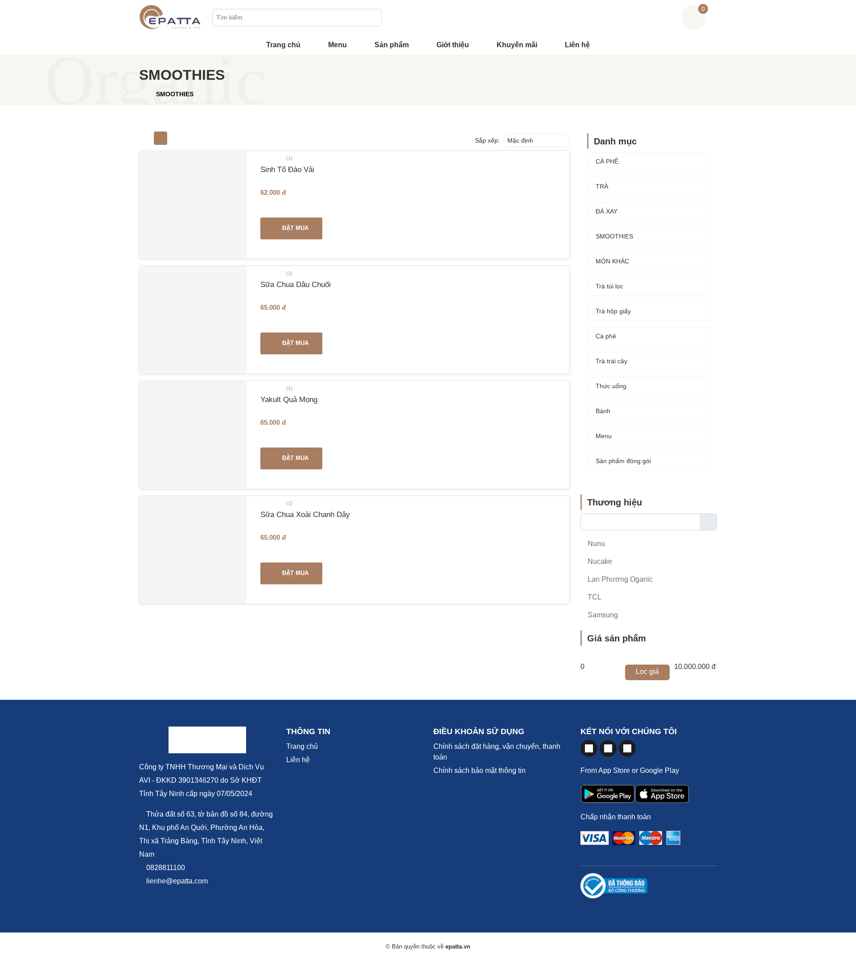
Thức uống (611, 386)
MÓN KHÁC (612, 261)
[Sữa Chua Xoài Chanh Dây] (193, 550)
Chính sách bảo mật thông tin (479, 770)
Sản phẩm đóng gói (623, 460)
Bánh (603, 411)
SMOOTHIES (614, 236)
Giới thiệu (452, 45)
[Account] (714, 17)
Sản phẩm (391, 45)
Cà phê (606, 336)
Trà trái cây (611, 361)
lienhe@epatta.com (176, 881)
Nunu (595, 543)
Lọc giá (647, 671)
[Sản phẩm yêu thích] (674, 17)
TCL (593, 597)
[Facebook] (588, 748)
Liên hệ (577, 45)
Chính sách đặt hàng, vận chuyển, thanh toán (496, 752)
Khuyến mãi (517, 45)
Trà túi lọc (609, 286)
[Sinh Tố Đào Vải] (193, 205)
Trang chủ (283, 45)
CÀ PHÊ (607, 161)
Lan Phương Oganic (619, 579)
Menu (337, 45)
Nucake (599, 561)
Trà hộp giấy (613, 311)
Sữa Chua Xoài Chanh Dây (305, 514)
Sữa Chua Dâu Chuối (295, 284)
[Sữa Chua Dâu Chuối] (193, 320)
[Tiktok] (627, 748)
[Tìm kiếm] (372, 18)
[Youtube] (608, 748)
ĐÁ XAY (606, 211)
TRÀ (602, 186)
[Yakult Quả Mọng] (193, 435)
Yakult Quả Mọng (288, 399)
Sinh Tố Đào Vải (287, 169)
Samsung (602, 615)
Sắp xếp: (487, 140)
